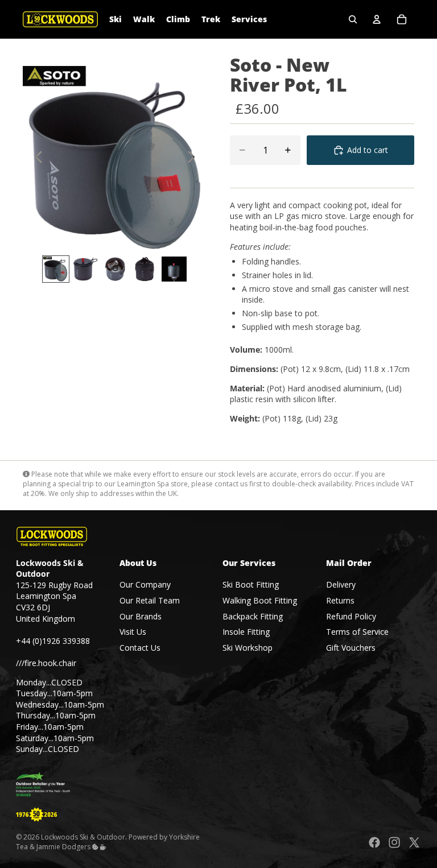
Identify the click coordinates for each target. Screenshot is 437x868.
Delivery (341, 584)
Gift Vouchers (351, 647)
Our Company (145, 584)
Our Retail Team (149, 600)
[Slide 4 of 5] (144, 269)
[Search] (352, 19)
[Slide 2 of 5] (85, 269)
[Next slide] (194, 158)
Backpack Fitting (252, 616)
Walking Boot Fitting (259, 600)
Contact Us (139, 647)
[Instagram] (394, 842)
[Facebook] (374, 842)
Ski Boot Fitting (250, 584)
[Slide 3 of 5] (114, 269)
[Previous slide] (35, 158)
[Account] (376, 19)
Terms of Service (357, 631)
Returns (340, 600)
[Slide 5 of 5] (174, 269)
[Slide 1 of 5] (55, 269)
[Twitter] (414, 842)
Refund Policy (351, 616)
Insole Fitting (246, 631)
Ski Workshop (247, 647)
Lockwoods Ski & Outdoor (83, 837)
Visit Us (132, 631)
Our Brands (140, 616)
